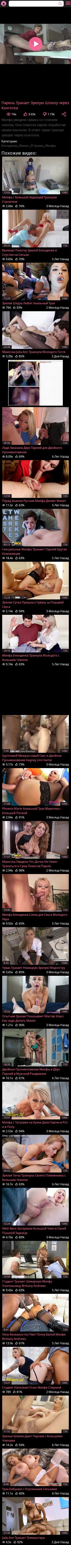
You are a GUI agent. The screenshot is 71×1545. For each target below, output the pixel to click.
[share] (64, 114)
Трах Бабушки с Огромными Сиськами (29, 1489)
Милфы (50, 146)
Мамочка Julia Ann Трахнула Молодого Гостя (33, 352)
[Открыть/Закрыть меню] (68, 3)
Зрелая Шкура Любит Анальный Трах (28, 303)
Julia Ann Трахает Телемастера (23, 1538)
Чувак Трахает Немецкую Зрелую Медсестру (33, 968)
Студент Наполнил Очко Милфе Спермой (31, 1387)
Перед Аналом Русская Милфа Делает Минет (34, 501)
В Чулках (37, 146)
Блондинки (9, 146)
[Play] (35, 44)
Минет (24, 146)
